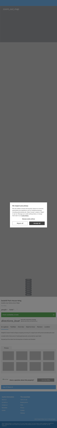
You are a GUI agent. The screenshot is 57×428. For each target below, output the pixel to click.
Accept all (37, 223)
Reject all (20, 223)
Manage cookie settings (28, 219)
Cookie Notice (25, 215)
